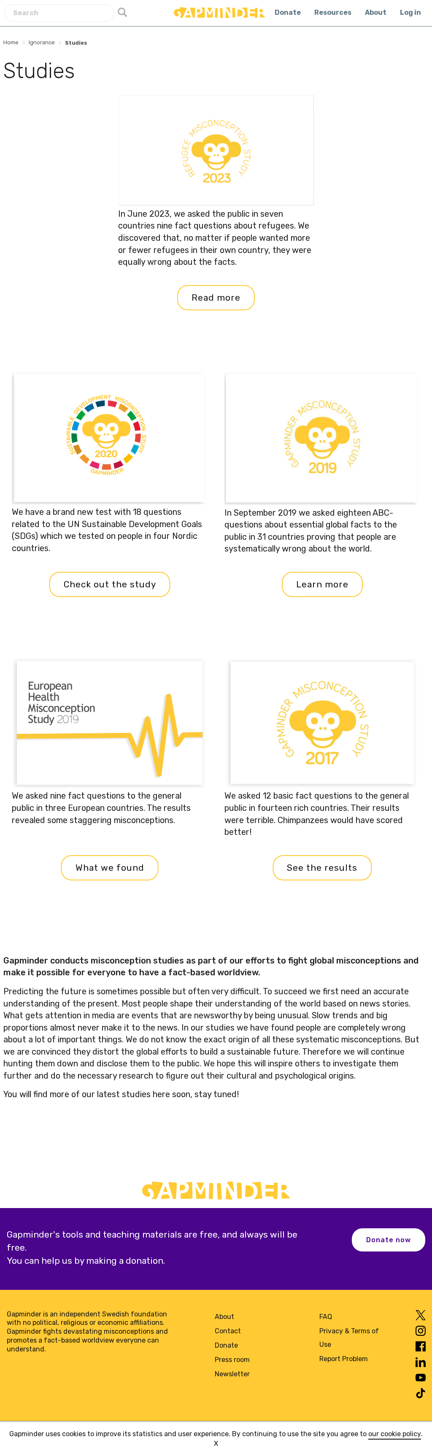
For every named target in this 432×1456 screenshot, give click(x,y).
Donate (288, 12)
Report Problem (343, 1359)
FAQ (325, 1317)
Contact (228, 1331)
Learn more (322, 584)
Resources (332, 12)
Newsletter (232, 1374)
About (375, 12)
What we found (110, 868)
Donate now (388, 1240)
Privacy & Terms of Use (349, 1337)
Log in (410, 12)
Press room (232, 1360)
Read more (216, 298)
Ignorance (42, 42)
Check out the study (110, 584)
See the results (322, 868)
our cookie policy (394, 1434)
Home (11, 42)
